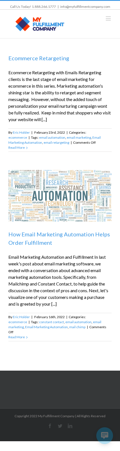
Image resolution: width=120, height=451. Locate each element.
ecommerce (17, 137)
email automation (52, 137)
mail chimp (77, 327)
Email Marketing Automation (46, 327)
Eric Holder (21, 132)
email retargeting (56, 142)
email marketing (79, 137)
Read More (16, 147)
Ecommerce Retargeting (38, 58)
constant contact (51, 322)
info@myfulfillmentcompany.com (85, 6)
